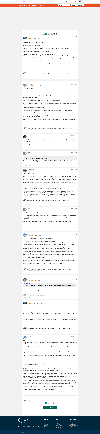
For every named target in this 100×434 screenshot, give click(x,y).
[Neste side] (56, 33)
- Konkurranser (45, 423)
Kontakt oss (71, 422)
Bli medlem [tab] (81, 5)
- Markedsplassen (46, 424)
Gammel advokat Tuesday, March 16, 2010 (30, 156)
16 (46, 33)
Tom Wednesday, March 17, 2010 (29, 283)
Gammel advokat (31, 36)
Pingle (29, 279)
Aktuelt (20, 5)
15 (43, 33)
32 (51, 33)
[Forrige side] (54, 33)
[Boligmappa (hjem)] (20, 1)
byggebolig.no (30, 426)
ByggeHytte (58, 424)
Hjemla (57, 422)
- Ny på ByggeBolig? (46, 425)
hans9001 (29, 152)
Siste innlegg (24, 5)
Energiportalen (58, 427)
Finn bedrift (34, 5)
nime (28, 135)
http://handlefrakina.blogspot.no (29, 75)
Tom (28, 84)
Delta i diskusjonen (50, 407)
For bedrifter (68, 1)
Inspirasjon (44, 5)
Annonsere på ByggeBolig (73, 425)
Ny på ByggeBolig (72, 423)
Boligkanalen (58, 423)
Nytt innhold (39, 5)
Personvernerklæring (72, 426)
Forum (29, 5)
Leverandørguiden (59, 425)
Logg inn (75, 1)
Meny (81, 1)
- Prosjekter (45, 422)
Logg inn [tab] (74, 5)
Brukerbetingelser (72, 424)
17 (48, 33)
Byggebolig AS (24, 432)
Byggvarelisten (58, 426)
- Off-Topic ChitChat (46, 426)
